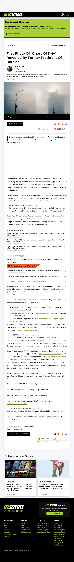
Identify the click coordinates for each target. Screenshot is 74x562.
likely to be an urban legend (50, 354)
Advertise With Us (26, 530)
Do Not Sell (58, 540)
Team (5, 525)
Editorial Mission (43, 523)
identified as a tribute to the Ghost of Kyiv (49, 340)
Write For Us (25, 525)
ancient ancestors (48, 481)
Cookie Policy (58, 525)
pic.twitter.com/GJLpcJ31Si (17, 404)
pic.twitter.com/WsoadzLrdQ (26, 330)
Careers (6, 530)
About (6, 527)
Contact (23, 523)
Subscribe (7, 532)
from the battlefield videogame (48, 319)
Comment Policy (42, 527)
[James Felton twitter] (15, 69)
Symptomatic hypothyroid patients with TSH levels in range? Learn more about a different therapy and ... (36, 247)
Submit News (25, 527)
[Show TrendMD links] (66, 255)
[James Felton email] (18, 69)
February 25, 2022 (34, 335)
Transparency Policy (43, 530)
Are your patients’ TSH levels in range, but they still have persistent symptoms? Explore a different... (35, 240)
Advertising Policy (60, 530)
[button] (68, 14)
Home (6, 523)
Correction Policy (43, 525)
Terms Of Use (58, 523)
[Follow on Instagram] (13, 511)
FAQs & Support (26, 532)
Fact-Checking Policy (44, 532)
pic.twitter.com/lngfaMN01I (38, 201)
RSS (31, 550)
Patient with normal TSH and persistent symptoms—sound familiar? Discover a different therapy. (35, 234)
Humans (12, 45)
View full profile (11, 79)
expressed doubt (41, 313)
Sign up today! (54, 513)
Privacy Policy (58, 527)
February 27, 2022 (33, 205)
